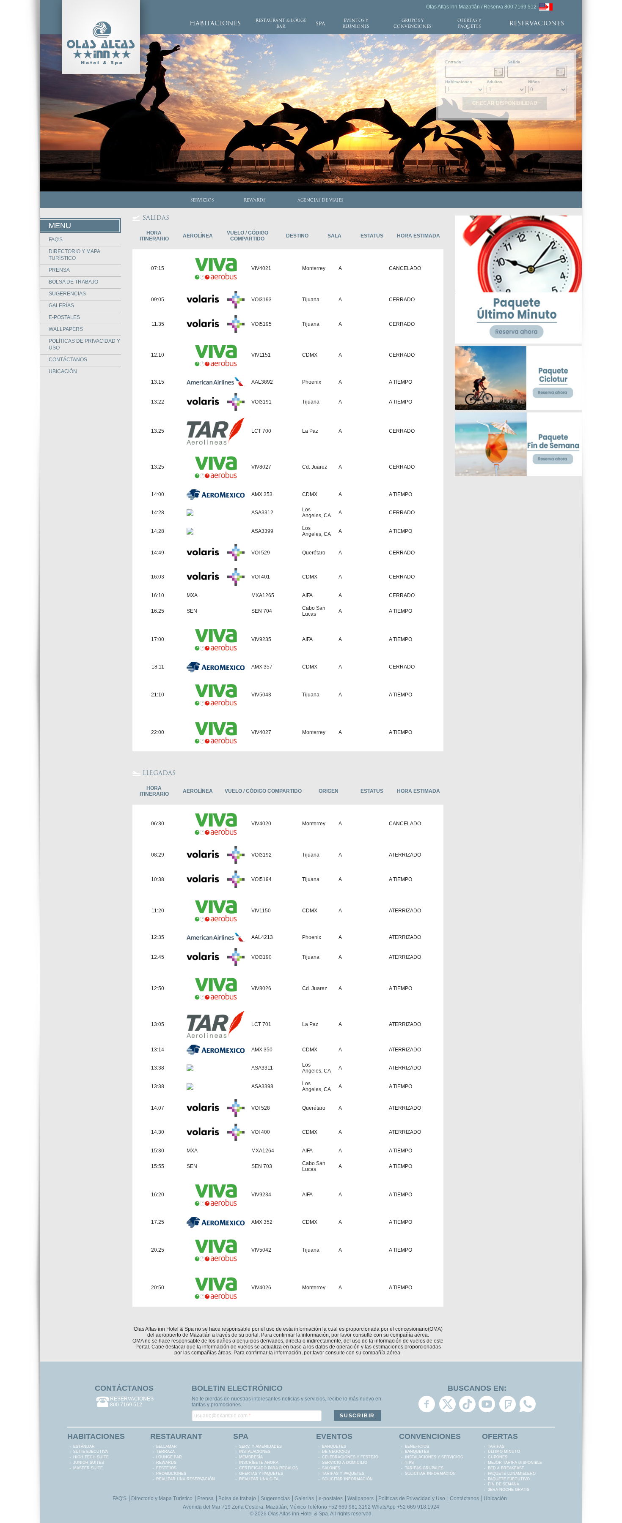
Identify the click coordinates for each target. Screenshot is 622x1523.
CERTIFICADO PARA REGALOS (268, 1468)
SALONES (331, 1468)
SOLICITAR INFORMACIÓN (347, 1479)
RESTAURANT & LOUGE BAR (281, 24)
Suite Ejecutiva (90, 1451)
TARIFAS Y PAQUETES (343, 1473)
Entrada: (453, 62)
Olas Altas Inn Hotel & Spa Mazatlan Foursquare (507, 1404)
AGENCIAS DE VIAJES (320, 200)
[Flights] (546, 6)
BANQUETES (334, 1446)
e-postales (64, 317)
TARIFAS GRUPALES (424, 1468)
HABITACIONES (215, 24)
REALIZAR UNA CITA (258, 1479)
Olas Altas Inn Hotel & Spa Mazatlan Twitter (447, 1404)
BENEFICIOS (417, 1446)
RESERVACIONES (536, 24)
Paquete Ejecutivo (509, 1479)
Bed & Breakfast (506, 1468)
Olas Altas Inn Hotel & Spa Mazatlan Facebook (426, 1404)
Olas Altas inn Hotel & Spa (298, 1514)
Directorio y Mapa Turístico (162, 1498)
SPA (320, 24)
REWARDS (254, 200)
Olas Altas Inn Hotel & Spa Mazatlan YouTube (487, 1404)
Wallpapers (66, 329)
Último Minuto (504, 1451)
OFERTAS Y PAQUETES (469, 24)
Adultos (494, 81)
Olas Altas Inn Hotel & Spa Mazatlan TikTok (467, 1404)
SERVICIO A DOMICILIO (344, 1462)
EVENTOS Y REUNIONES (355, 24)
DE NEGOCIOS (336, 1451)
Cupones (497, 1457)
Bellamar (166, 1446)
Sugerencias (67, 294)
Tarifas (496, 1446)
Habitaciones (458, 81)
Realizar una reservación (185, 1479)
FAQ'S (56, 240)
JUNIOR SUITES (88, 1462)
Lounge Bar (169, 1457)
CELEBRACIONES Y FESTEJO (350, 1457)
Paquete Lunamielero (512, 1473)
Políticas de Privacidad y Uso (411, 1498)
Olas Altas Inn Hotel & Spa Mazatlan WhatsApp (527, 1404)
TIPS (409, 1462)
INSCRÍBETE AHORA (258, 1462)
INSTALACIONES (254, 1451)
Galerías (61, 305)
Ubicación (63, 371)
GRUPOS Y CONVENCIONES (412, 24)
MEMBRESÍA (251, 1457)
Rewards (166, 1462)
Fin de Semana (503, 1484)
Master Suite (88, 1468)
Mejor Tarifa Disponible (515, 1462)
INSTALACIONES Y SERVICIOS (434, 1457)
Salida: (514, 62)
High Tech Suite (91, 1457)
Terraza (165, 1451)
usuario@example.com (222, 1416)
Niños (534, 81)
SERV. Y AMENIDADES (260, 1446)
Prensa (59, 270)
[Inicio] (101, 3)
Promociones (171, 1473)
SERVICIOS (202, 200)
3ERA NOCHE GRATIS (508, 1490)
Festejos (166, 1468)
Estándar (84, 1446)
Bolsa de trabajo (73, 282)
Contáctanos (68, 360)
